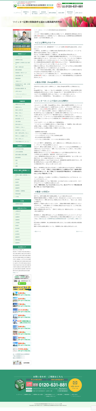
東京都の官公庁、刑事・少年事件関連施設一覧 (22, 84)
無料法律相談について (50, 394)
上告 (16, 163)
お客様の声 (18, 211)
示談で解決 (18, 121)
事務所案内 (18, 78)
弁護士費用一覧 (19, 75)
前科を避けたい (19, 124)
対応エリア (18, 81)
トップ (35, 30)
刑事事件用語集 (19, 204)
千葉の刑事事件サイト (19, 356)
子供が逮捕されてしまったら (22, 141)
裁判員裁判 (18, 157)
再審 (16, 166)
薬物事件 (17, 188)
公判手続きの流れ (19, 149)
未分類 (17, 231)
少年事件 (17, 222)
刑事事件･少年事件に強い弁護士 (22, 63)
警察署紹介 (18, 240)
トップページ (17, 13)
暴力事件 (17, 179)
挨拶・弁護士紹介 (19, 67)
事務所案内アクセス (70, 12)
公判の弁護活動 (19, 151)
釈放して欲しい (19, 113)
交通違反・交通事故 (20, 191)
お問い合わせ (78, 13)
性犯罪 (17, 182)
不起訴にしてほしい (20, 127)
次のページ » (79, 231)
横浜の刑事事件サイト (19, 358)
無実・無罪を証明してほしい (22, 133)
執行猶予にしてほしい (20, 130)
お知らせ (40, 30)
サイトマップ (18, 97)
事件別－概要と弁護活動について (22, 175)
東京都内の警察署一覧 (20, 88)
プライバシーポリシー (21, 94)
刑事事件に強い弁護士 (35, 12)
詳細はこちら (15, 272)
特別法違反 (18, 193)
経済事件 (17, 234)
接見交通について (19, 118)
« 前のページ (37, 231)
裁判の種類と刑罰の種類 (21, 154)
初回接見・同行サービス (21, 72)
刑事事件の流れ (26, 12)
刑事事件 (17, 219)
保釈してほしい (19, 115)
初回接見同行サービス (43, 12)
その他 (17, 196)
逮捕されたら (18, 107)
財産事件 (17, 185)
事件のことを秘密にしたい (21, 136)
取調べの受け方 (19, 110)
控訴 (16, 160)
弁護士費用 (61, 13)
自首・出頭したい (19, 138)
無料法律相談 (52, 13)
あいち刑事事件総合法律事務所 (21, 354)
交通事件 (17, 217)
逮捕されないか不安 (20, 104)
